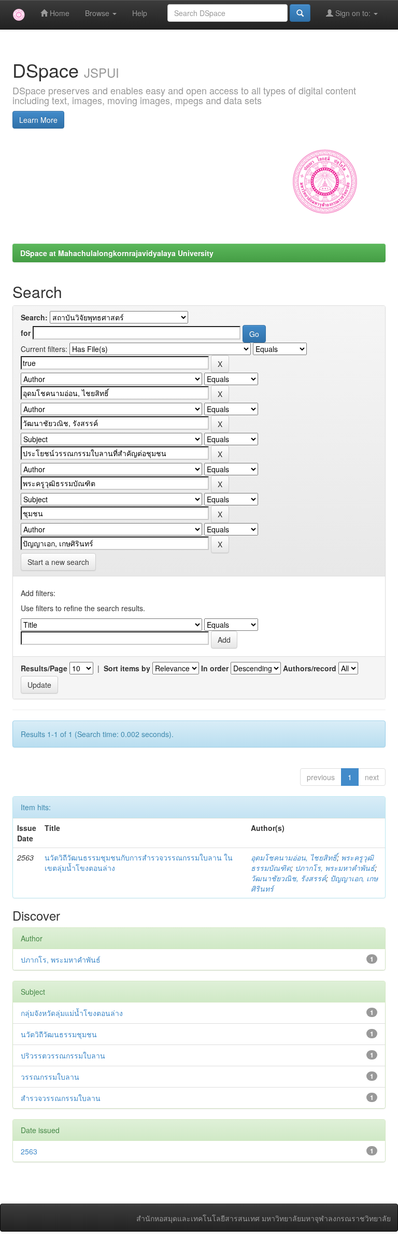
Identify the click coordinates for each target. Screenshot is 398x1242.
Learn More (38, 120)
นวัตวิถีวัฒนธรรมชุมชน (59, 1034)
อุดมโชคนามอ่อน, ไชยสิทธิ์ (294, 857)
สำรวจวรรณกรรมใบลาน (61, 1098)
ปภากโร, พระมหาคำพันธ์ (335, 868)
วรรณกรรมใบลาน (50, 1076)
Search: (34, 317)
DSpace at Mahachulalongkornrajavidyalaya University (117, 253)
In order (215, 668)
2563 (29, 1151)
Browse (98, 13)
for (26, 333)
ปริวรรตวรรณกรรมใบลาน (63, 1055)
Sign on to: (353, 13)
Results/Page (44, 668)
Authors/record (309, 668)
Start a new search (58, 562)
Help (139, 13)
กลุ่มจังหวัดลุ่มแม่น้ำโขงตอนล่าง (72, 1013)
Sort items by (127, 668)
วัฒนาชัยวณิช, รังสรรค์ (288, 878)
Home (58, 13)
